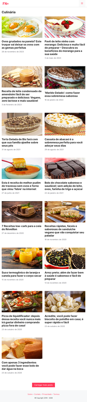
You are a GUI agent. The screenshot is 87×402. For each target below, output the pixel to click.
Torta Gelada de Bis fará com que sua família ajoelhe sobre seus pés (20, 142)
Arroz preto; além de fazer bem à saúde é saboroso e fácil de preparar (64, 276)
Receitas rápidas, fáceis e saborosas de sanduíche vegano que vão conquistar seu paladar (64, 230)
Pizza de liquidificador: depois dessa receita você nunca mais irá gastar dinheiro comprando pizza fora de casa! (21, 320)
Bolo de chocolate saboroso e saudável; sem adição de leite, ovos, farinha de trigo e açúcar (64, 186)
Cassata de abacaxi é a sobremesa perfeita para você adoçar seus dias (64, 142)
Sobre (30, 394)
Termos (56, 394)
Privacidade (47, 394)
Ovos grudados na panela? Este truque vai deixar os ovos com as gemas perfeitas (21, 44)
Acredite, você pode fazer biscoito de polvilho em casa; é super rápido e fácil (64, 319)
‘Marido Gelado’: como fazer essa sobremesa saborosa (62, 94)
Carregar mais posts (43, 385)
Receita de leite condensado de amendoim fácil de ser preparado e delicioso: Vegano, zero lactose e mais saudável (22, 96)
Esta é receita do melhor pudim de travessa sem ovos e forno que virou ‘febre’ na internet (21, 186)
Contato (37, 394)
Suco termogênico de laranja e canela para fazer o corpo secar (21, 274)
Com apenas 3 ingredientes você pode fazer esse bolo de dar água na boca (20, 365)
